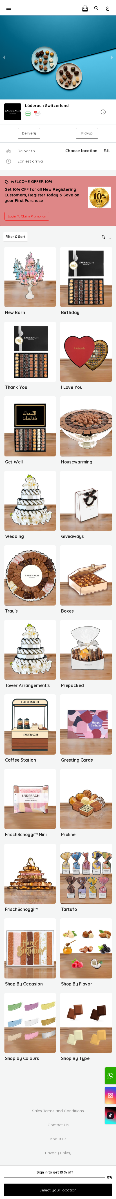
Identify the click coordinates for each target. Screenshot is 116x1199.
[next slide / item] (112, 57)
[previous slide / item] (4, 57)
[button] (58, 112)
